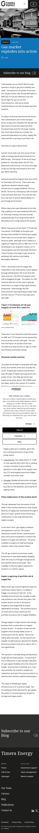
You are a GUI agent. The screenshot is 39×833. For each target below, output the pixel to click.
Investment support (29, 768)
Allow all (19, 430)
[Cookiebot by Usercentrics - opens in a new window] (11, 389)
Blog (3, 799)
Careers (5, 793)
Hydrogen (5, 776)
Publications (7, 804)
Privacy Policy (16, 822)
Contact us (6, 810)
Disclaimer (5, 822)
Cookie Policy (29, 822)
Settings (28, 424)
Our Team (6, 788)
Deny (19, 442)
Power (4, 768)
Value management (29, 772)
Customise (18, 436)
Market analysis (27, 776)
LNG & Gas (5, 772)
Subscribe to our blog (16, 73)
